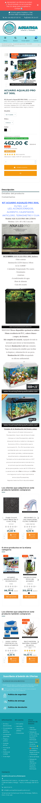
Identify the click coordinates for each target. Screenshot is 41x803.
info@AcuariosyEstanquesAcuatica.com (17, 790)
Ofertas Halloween (32, 728)
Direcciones (20, 733)
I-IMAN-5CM (11, 648)
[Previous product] (38, 45)
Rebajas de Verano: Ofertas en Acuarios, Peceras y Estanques (32, 764)
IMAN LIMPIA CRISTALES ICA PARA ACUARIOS (11, 643)
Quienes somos (5, 744)
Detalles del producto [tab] (13, 194)
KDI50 (11, 584)
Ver (11, 596)
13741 (30, 648)
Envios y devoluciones (7, 725)
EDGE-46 (29, 584)
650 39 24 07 (33, 17)
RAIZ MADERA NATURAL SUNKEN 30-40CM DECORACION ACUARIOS (30, 645)
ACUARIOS (8, 256)
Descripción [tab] (8, 190)
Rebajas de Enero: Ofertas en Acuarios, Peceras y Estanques (34, 735)
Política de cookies (6, 753)
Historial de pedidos (19, 729)
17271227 (11, 524)
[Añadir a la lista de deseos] (20, 173)
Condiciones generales (7, 735)
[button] (2, 518)
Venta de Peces (34, 756)
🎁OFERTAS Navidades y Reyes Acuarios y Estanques (34, 751)
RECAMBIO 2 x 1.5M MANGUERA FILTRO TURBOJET (30, 519)
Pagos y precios (5, 740)
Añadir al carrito (22, 167)
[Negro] (10, 593)
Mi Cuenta (19, 724)
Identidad (19, 726)
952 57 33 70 (8, 787)
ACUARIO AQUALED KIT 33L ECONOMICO (11, 579)
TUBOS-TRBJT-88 (30, 524)
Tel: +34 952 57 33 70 (12, 17)
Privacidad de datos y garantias (7, 730)
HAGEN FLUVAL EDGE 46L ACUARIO (30, 579)
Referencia (7, 136)
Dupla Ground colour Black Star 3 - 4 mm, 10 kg (11, 519)
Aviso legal (6, 756)
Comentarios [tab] (8, 197)
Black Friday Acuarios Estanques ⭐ (33, 744)
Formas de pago (6, 748)
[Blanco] (12, 593)
